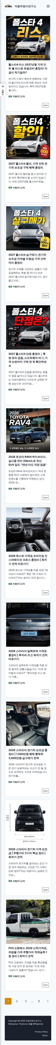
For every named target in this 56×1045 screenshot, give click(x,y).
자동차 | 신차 (19, 96)
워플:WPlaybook (35, 1024)
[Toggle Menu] (48, 6)
